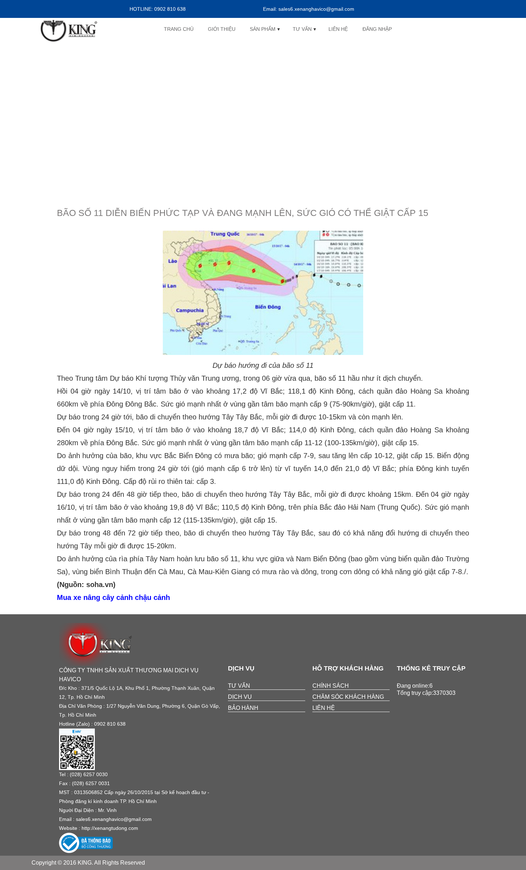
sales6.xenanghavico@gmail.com (114, 819)
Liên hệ (338, 29)
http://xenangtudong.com (110, 828)
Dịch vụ (240, 697)
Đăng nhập (377, 29)
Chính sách (330, 686)
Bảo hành (243, 708)
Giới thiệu (221, 29)
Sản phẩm (263, 29)
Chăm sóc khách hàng (348, 697)
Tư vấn (302, 29)
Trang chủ (179, 29)
